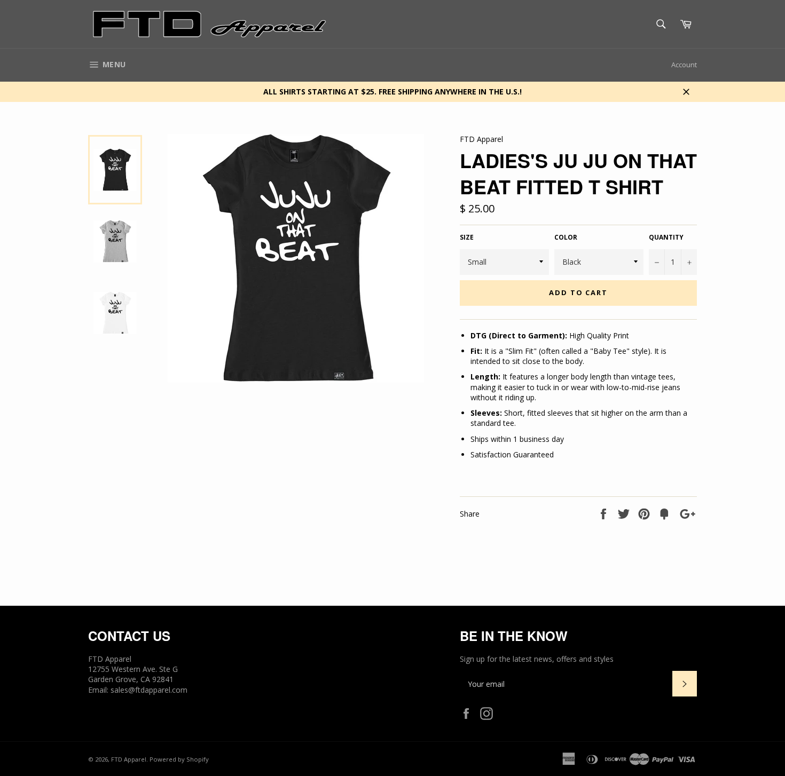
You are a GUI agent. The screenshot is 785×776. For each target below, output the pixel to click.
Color (565, 237)
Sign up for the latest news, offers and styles (537, 659)
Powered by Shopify (179, 759)
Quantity (666, 237)
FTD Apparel (128, 759)
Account (684, 64)
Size (467, 237)
